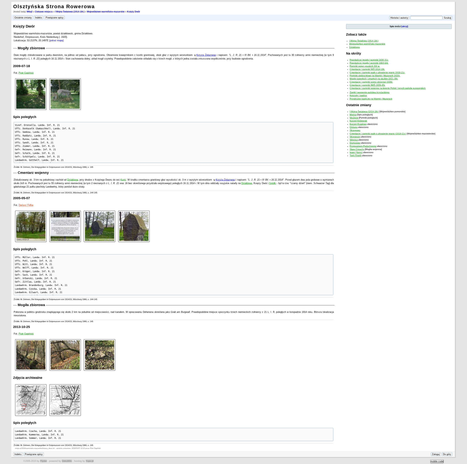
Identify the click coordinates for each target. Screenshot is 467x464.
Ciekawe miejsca (44, 12)
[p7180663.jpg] (65, 93)
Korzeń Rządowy (358, 124)
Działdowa (72, 179)
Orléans (354, 127)
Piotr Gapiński (26, 72)
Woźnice (354, 118)
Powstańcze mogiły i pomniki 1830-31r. (369, 60)
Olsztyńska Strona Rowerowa (54, 6)
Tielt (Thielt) (355, 155)
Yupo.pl (90, 461)
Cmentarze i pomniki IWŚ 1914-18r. (367, 69)
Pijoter (43, 461)
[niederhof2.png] (65, 400)
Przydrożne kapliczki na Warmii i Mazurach (371, 99)
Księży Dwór (133, 12)
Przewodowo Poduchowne (363, 146)
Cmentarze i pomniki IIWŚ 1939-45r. (367, 85)
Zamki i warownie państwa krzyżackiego (369, 92)
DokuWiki (67, 461)
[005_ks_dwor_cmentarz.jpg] (65, 226)
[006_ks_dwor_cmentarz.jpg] (99, 226)
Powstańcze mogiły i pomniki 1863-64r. (369, 63)
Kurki (123, 179)
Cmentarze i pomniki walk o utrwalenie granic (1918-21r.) (378, 134)
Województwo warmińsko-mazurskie (106, 12)
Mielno (353, 115)
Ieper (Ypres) (356, 152)
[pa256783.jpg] (99, 354)
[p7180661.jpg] (31, 93)
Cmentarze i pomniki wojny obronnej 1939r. (371, 82)
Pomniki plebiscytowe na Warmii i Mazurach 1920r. (375, 76)
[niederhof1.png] (31, 400)
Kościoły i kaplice (358, 95)
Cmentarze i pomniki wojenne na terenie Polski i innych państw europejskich (388, 88)
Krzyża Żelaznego (206, 55)
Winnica (354, 140)
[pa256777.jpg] (31, 354)
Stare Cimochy (357, 149)
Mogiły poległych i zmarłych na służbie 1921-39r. (374, 79)
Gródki (272, 183)
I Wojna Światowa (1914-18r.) (69, 12)
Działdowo (246, 183)
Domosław (355, 143)
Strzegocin (355, 137)
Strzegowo (355, 130)
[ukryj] (404, 26)
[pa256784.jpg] (65, 354)
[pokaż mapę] (56, 40)
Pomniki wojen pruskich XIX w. (365, 66)
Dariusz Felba (26, 205)
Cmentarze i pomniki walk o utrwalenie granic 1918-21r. (377, 72)
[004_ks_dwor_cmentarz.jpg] (31, 226)
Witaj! (29, 12)
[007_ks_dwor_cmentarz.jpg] (134, 226)
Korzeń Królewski (358, 121)
